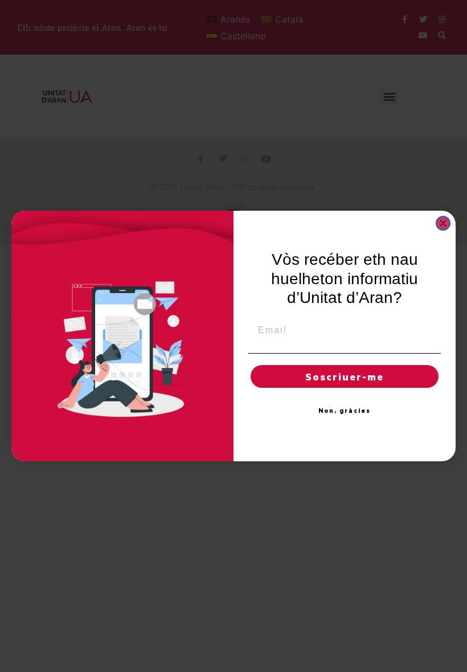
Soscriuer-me (344, 376)
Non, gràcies (344, 411)
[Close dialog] (443, 223)
